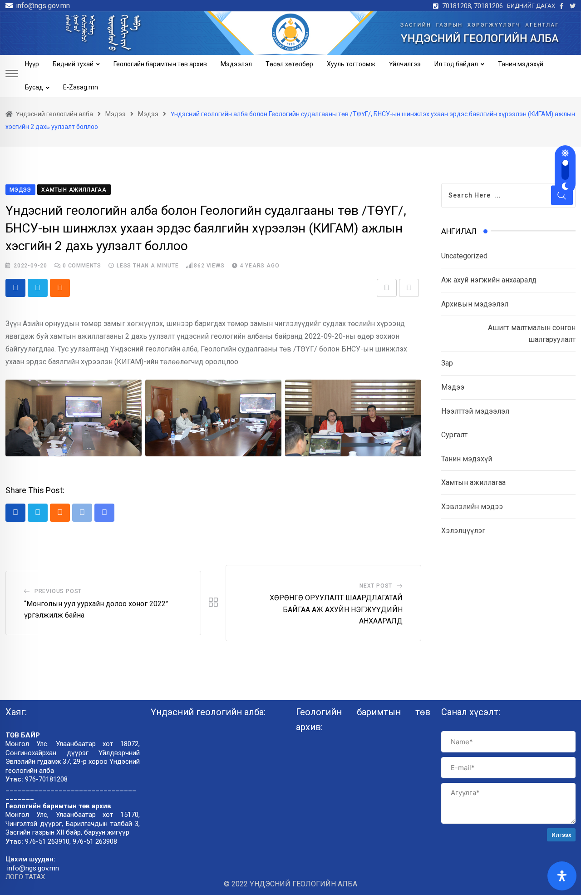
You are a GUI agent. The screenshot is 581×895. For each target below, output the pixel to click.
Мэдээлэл (236, 64)
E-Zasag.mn (80, 87)
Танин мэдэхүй (520, 64)
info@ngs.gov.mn (43, 5)
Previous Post (58, 591)
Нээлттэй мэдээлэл (475, 411)
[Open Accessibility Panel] (561, 875)
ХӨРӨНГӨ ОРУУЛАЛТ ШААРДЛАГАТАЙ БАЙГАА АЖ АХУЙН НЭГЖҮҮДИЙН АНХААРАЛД (336, 609)
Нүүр (32, 64)
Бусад (34, 87)
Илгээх (561, 834)
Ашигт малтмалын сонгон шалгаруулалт (532, 333)
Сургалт (454, 434)
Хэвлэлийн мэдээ (472, 506)
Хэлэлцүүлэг (463, 530)
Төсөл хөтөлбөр (289, 64)
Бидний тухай (73, 64)
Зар (447, 363)
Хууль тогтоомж (351, 64)
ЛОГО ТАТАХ (25, 877)
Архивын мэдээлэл (474, 304)
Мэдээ (452, 387)
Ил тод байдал (456, 64)
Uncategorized (464, 256)
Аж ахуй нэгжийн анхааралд (489, 280)
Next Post (375, 586)
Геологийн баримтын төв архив (160, 64)
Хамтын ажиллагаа (473, 482)
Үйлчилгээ (405, 64)
